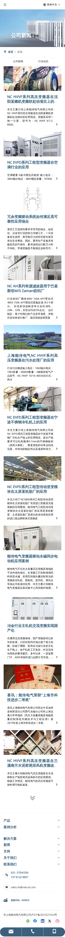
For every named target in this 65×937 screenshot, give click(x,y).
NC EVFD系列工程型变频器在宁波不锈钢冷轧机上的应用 (32, 419)
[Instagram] (57, 921)
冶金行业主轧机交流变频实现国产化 (32, 628)
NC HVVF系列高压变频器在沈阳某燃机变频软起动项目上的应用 (32, 101)
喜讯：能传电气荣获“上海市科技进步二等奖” (32, 697)
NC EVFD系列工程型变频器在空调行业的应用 (32, 164)
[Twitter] (50, 921)
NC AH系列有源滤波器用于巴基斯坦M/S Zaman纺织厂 (32, 288)
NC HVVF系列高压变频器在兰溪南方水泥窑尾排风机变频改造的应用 (32, 765)
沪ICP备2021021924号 (44, 914)
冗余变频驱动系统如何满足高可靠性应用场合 (32, 219)
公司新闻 (18, 61)
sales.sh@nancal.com (23, 887)
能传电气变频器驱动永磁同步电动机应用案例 (32, 558)
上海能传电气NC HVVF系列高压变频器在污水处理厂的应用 (32, 358)
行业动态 (43, 61)
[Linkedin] (43, 921)
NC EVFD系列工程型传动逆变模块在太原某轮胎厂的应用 (32, 489)
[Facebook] (35, 921)
